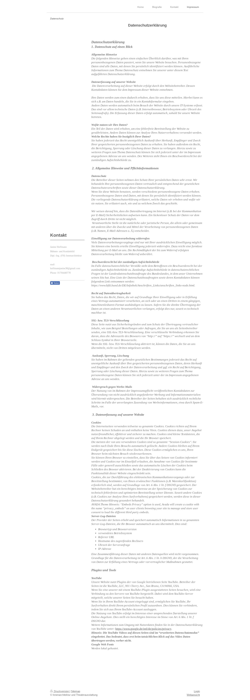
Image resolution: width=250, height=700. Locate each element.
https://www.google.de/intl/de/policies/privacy (143, 628)
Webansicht (193, 694)
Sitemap (75, 691)
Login (197, 691)
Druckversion (61, 691)
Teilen (56, 283)
